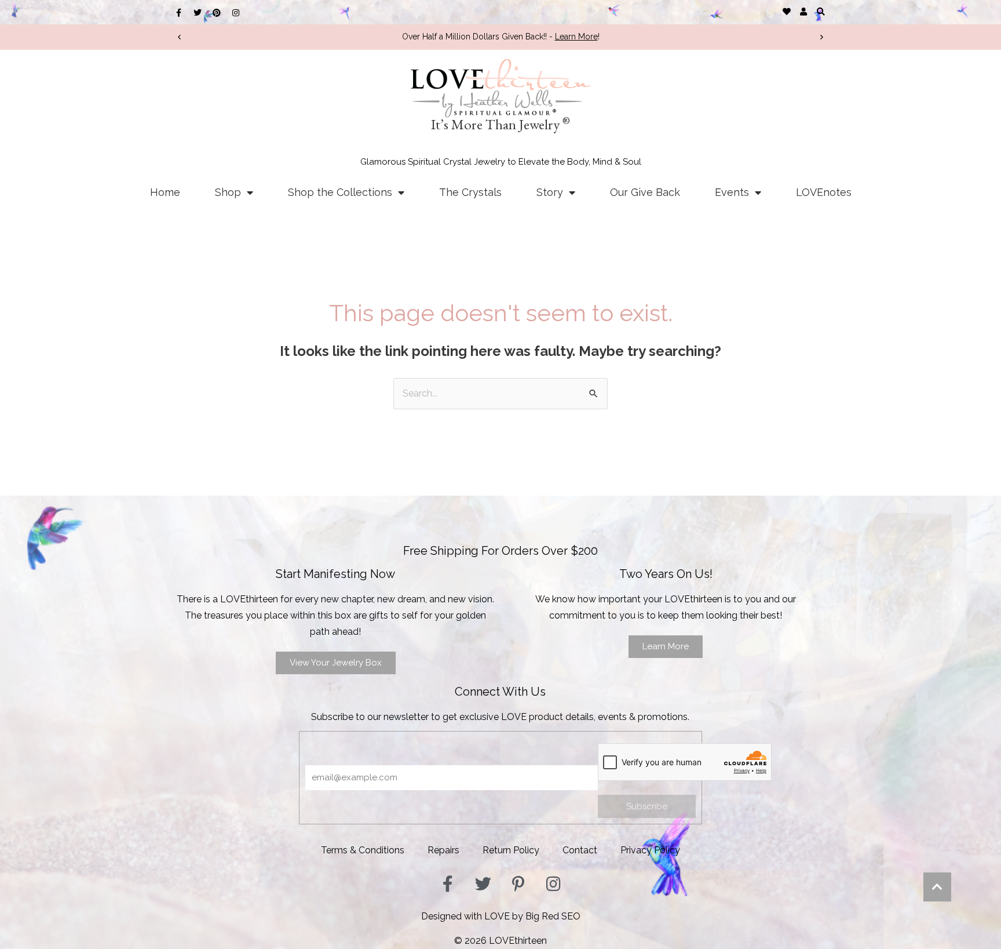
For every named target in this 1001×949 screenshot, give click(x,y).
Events (732, 192)
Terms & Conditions (362, 850)
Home (165, 192)
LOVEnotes (824, 192)
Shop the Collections (340, 192)
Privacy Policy (650, 850)
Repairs (443, 850)
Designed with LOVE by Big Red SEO (500, 916)
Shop (228, 192)
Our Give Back (645, 192)
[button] (820, 11)
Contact (579, 850)
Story (549, 192)
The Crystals (470, 192)
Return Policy (511, 850)
